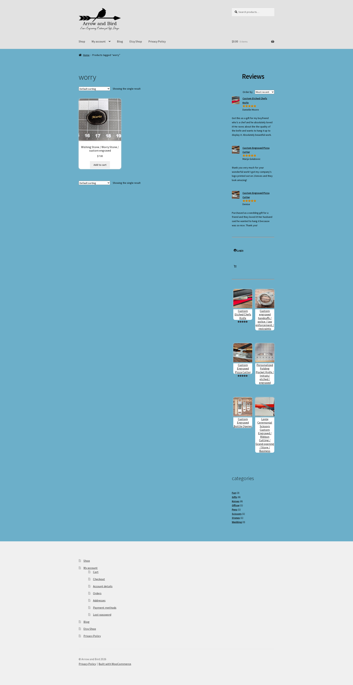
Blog (120, 41)
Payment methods (104, 607)
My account (99, 41)
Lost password (102, 614)
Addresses (99, 600)
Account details (103, 586)
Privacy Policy (157, 41)
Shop (82, 41)
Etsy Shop (135, 41)
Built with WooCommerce (115, 664)
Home (86, 55)
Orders (97, 593)
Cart (96, 572)
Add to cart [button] (100, 164)
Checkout (99, 579)
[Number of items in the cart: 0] (235, 266)
